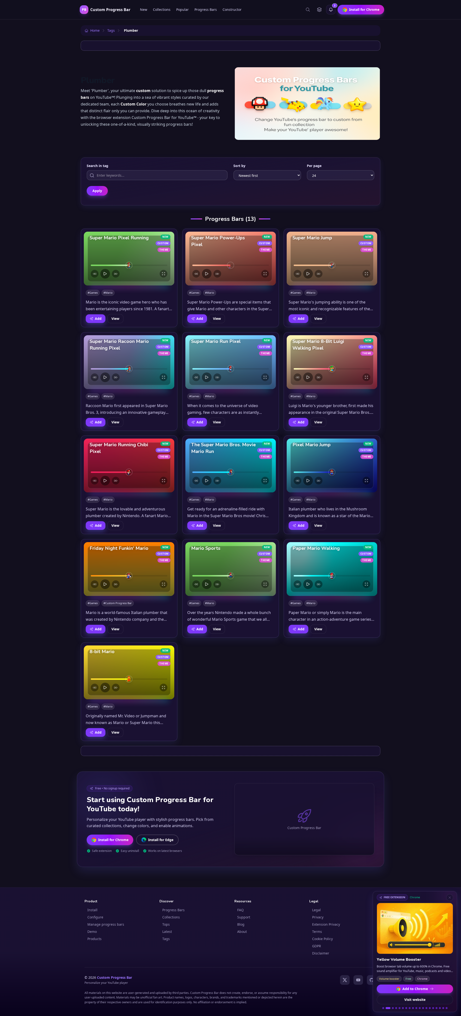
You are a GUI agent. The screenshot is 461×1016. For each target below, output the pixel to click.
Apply (97, 190)
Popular (182, 9)
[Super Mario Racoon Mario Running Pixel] (129, 362)
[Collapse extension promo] (449, 897)
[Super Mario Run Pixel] (230, 362)
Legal (316, 910)
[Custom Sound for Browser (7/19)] (406, 1008)
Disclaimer (320, 953)
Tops (166, 924)
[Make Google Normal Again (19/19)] (447, 1008)
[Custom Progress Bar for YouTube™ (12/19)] (423, 1008)
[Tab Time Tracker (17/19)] (440, 1008)
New (143, 9)
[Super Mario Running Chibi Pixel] (129, 465)
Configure (95, 917)
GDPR (316, 946)
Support (243, 917)
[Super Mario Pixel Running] (129, 258)
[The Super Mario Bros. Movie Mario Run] (230, 465)
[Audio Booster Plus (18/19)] (443, 1008)
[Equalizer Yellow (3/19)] (391, 1008)
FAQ (240, 910)
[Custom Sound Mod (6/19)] (403, 1008)
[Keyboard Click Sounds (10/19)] (416, 1008)
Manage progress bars (105, 924)
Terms (317, 931)
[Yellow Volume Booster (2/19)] (387, 1008)
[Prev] (94, 274)
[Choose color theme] (319, 9)
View (115, 318)
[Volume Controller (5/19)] (399, 1008)
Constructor (232, 9)
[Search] (308, 9)
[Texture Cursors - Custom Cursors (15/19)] (433, 1008)
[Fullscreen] (163, 274)
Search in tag (97, 165)
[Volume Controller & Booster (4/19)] (396, 1008)
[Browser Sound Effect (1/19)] (383, 1008)
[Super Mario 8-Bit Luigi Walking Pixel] (332, 362)
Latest (167, 931)
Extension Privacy (326, 924)
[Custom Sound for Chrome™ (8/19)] (410, 1008)
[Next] (116, 274)
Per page (314, 165)
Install (92, 910)
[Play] (105, 274)
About (242, 931)
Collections (161, 9)
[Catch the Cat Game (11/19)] (420, 1008)
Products (94, 938)
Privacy (317, 917)
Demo (92, 931)
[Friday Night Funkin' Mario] (129, 569)
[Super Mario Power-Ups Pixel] (230, 258)
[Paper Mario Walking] (332, 569)
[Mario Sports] (230, 569)
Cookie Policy (322, 938)
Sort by (239, 165)
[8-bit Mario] (129, 672)
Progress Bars (205, 9)
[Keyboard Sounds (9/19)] (413, 1008)
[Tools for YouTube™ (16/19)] (436, 1008)
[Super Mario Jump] (332, 258)
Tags (166, 938)
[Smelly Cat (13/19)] (426, 1008)
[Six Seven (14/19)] (430, 1008)
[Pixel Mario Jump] (332, 465)
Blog (240, 924)
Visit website (414, 999)
